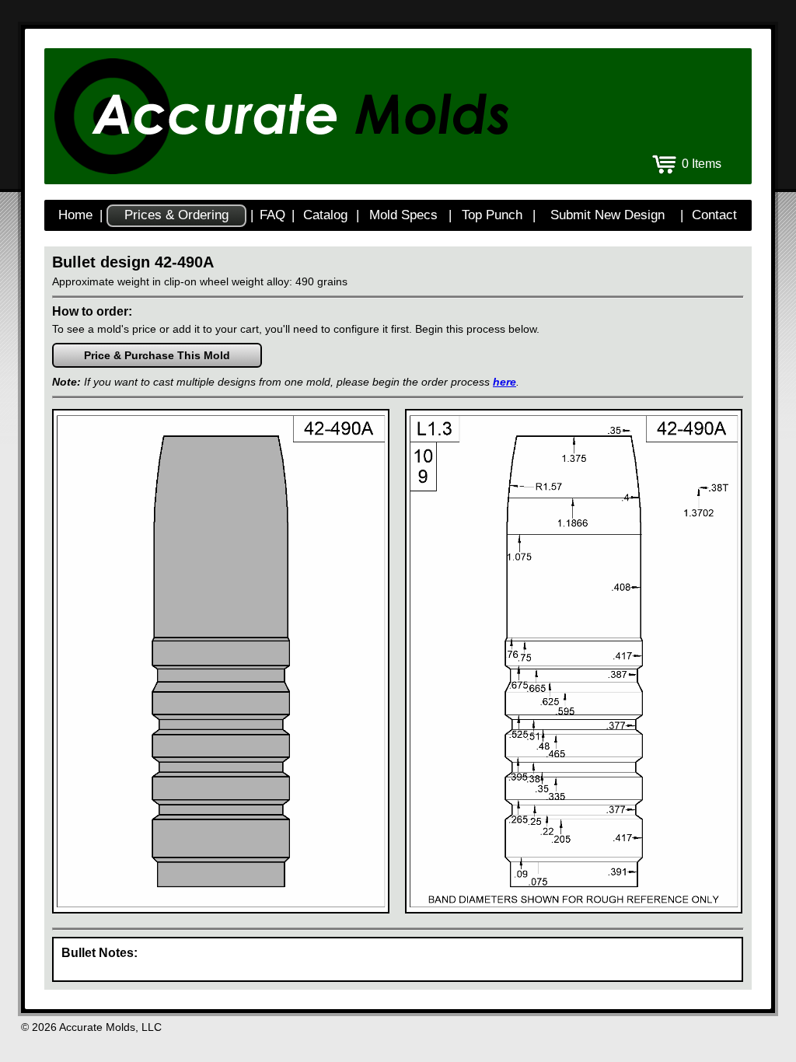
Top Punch (492, 215)
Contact (714, 215)
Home (75, 215)
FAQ (272, 215)
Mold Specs (403, 215)
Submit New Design (607, 215)
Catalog (325, 215)
